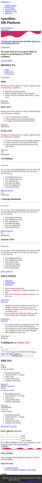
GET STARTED (6, 28)
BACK (10, 190)
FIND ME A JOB (17, 356)
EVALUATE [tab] (9, 74)
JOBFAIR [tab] (8, 281)
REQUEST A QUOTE (9, 426)
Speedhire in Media (11, 468)
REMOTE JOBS (11, 11)
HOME (11, 5)
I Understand (25, 480)
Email (23, 436)
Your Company (26, 440)
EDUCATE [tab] (9, 72)
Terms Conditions (15, 354)
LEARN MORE (6, 61)
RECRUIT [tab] (9, 285)
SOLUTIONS (10, 9)
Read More (34, 480)
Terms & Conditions (19, 470)
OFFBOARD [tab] (10, 283)
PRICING (8, 13)
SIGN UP (4, 101)
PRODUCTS (9, 7)
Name (23, 438)
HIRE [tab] (7, 70)
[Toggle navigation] (11, 2)
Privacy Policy (8, 444)
